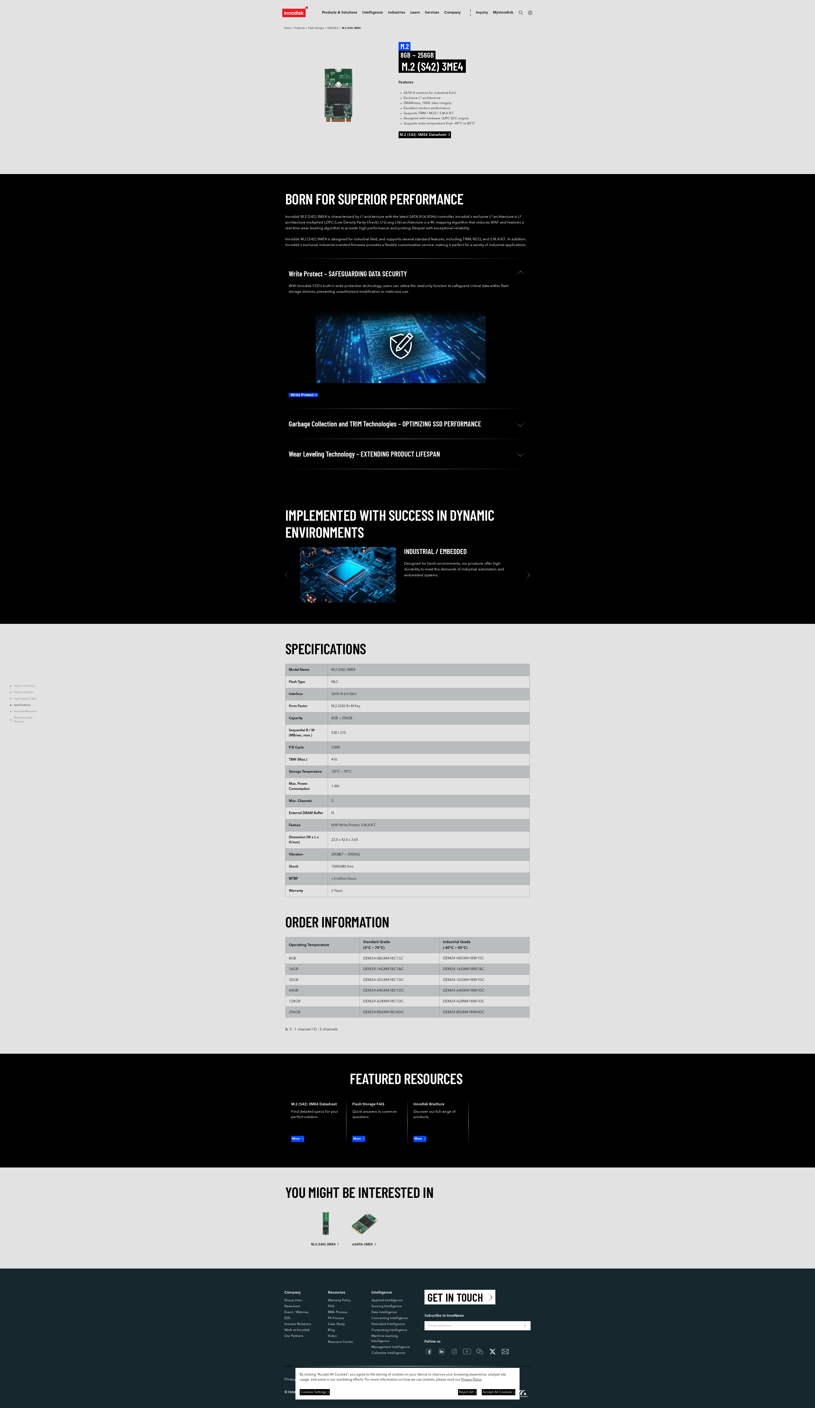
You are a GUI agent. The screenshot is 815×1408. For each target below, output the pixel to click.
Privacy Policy (471, 1379)
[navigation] (372, 12)
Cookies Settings (313, 1392)
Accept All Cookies (497, 1392)
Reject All (466, 1392)
